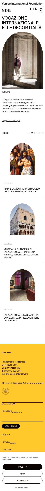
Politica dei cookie (21, 487)
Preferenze (22, 481)
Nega (22, 474)
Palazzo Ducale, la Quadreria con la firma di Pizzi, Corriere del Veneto (21, 318)
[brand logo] (22, 3)
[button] (7, 10)
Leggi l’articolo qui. (11, 121)
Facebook (7, 411)
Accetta (22, 467)
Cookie (12, 443)
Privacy (5, 442)
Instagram (17, 412)
